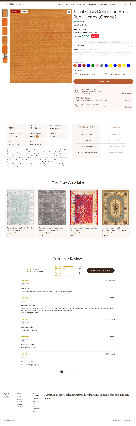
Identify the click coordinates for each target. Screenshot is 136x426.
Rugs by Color (103, 4)
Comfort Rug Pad (117, 74)
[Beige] (84, 66)
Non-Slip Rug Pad (87, 74)
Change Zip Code (126, 93)
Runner (75, 50)
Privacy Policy (117, 420)
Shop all (60, 4)
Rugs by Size (92, 4)
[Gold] (110, 66)
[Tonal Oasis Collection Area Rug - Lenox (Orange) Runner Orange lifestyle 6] (4, 31)
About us (35, 398)
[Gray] (101, 66)
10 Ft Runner (103, 55)
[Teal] (128, 66)
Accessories (113, 4)
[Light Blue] (115, 66)
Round (96, 50)
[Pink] (97, 66)
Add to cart (103, 81)
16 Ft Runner (123, 55)
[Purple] (79, 66)
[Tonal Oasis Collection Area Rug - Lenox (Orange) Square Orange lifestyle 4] (4, 13)
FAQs (34, 411)
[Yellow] (124, 66)
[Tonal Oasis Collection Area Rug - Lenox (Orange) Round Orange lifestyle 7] (4, 49)
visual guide (129, 46)
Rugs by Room (81, 4)
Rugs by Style (70, 4)
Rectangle (83, 50)
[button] (77, 21)
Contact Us (128, 107)
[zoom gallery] (69, 12)
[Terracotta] (119, 66)
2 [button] (64, 372)
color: (79, 62)
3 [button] (67, 372)
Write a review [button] (101, 270)
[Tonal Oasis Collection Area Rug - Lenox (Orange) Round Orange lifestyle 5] (4, 40)
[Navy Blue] (106, 66)
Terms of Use (128, 420)
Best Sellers (20, 402)
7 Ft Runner (83, 55)
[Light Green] (93, 66)
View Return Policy (126, 100)
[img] (25, 280)
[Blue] (88, 66)
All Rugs (19, 397)
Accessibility (36, 408)
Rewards (35, 414)
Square (90, 50)
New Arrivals (20, 399)
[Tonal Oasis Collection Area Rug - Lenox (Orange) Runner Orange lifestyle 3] (4, 22)
